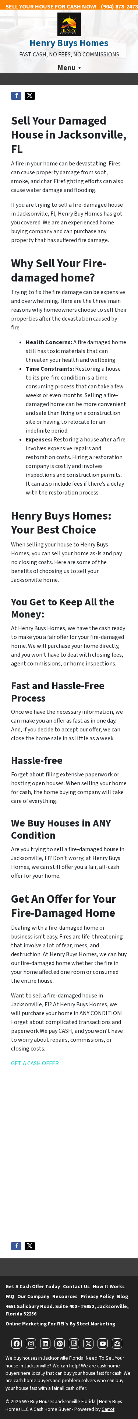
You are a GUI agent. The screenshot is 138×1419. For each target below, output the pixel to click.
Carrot (108, 1409)
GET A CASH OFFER (35, 1063)
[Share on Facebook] (16, 96)
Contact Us (76, 1286)
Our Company (33, 1296)
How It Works (109, 1286)
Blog (122, 1296)
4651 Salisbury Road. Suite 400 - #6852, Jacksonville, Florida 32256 (67, 1310)
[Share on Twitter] (30, 96)
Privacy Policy (97, 1296)
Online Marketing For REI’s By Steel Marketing (60, 1323)
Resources (65, 1296)
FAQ (10, 1296)
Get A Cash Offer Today (33, 1286)
